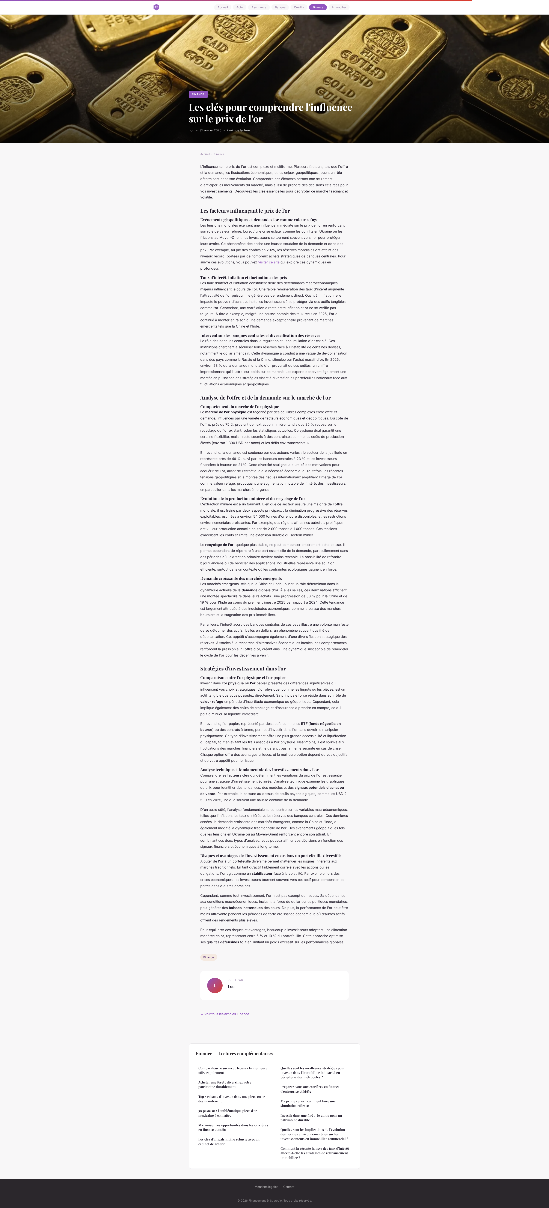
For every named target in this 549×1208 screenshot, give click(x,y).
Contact (288, 1186)
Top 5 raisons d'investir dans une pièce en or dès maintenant (231, 1098)
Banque (280, 7)
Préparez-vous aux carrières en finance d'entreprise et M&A (310, 1089)
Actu (239, 7)
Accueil (222, 7)
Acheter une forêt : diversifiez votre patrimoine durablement (224, 1084)
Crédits (299, 7)
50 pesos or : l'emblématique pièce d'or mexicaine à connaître (227, 1113)
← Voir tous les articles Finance (224, 1014)
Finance (317, 7)
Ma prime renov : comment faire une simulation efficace (308, 1103)
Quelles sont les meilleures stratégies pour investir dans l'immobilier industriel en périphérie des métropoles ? (313, 1072)
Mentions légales (266, 1186)
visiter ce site (268, 262)
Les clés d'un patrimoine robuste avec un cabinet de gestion (228, 1141)
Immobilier (339, 7)
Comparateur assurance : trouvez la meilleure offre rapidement (232, 1070)
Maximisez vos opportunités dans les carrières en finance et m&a (233, 1127)
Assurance (259, 7)
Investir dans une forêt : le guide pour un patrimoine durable (311, 1117)
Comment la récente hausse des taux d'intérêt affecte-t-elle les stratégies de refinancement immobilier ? (315, 1153)
